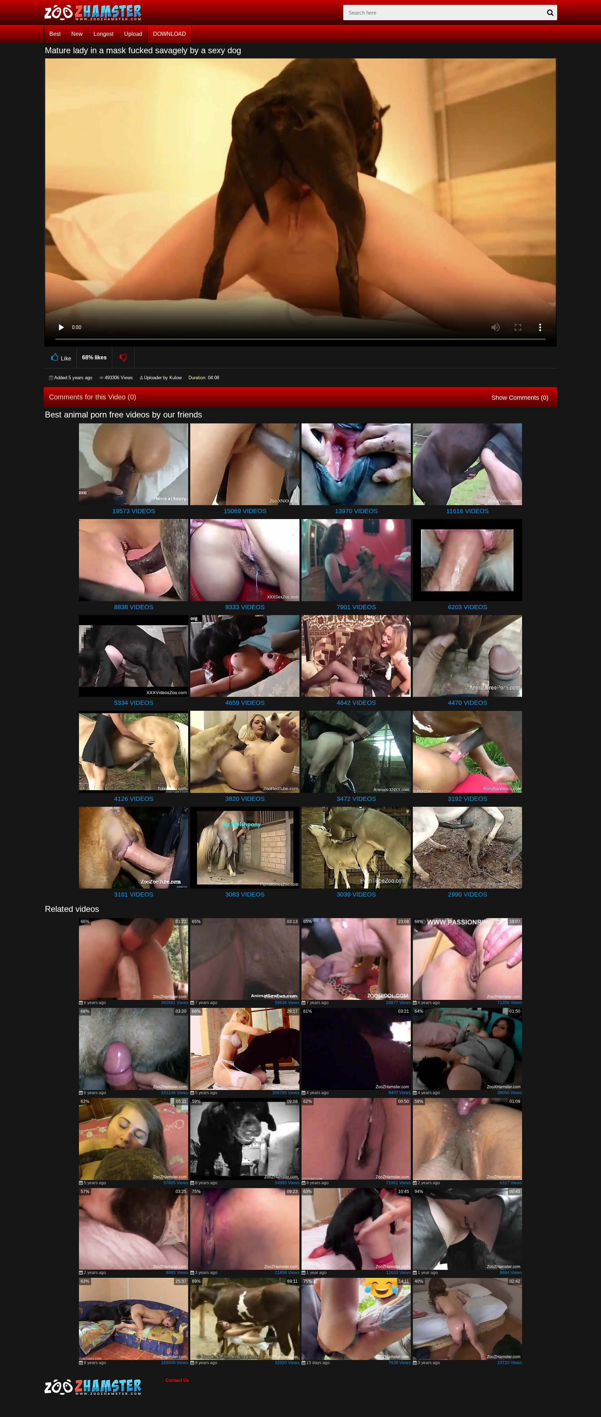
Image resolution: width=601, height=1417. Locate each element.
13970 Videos (356, 511)
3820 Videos (245, 798)
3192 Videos (467, 798)
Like (66, 358)
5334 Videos (133, 702)
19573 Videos (133, 511)
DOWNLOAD (169, 34)
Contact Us (177, 1380)
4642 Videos (356, 702)
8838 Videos (133, 607)
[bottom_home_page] (105, 1387)
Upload (133, 34)
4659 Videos (245, 702)
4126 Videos (133, 798)
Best (55, 34)
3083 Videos (245, 894)
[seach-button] (550, 12)
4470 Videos (467, 702)
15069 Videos (245, 511)
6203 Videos (467, 607)
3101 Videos (133, 894)
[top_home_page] (96, 13)
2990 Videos (467, 894)
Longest (103, 34)
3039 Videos (356, 894)
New (77, 34)
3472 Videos (356, 798)
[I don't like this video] (123, 357)
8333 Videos (245, 607)
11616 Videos (467, 511)
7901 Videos (356, 607)
